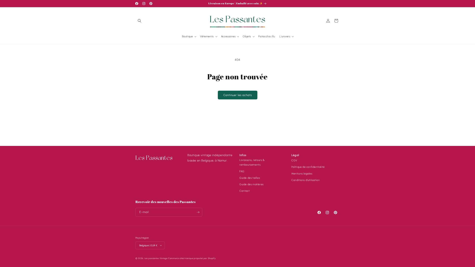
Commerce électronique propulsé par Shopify (192, 258)
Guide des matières (251, 184)
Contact (244, 190)
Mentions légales (301, 173)
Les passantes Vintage (156, 258)
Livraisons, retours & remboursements (252, 162)
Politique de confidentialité (308, 167)
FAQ (241, 171)
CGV (294, 160)
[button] (139, 21)
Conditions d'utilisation (305, 180)
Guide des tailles (249, 177)
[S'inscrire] (198, 212)
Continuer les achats (237, 95)
